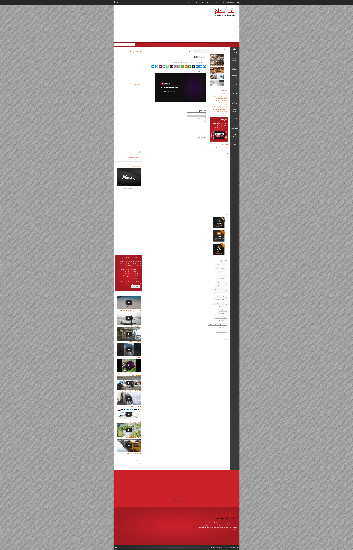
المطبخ (223, 310)
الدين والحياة (220, 268)
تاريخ (223, 327)
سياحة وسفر (221, 282)
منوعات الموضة (220, 296)
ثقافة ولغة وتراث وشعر (217, 324)
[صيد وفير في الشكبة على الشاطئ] (129, 302)
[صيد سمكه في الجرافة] (129, 445)
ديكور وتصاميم (220, 285)
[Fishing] (129, 349)
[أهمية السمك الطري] (129, 414)
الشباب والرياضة (219, 303)
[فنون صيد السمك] (129, 399)
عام (196, 51)
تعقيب (204, 106)
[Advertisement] (149, 25)
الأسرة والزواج (220, 264)
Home (203, 51)
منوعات (223, 313)
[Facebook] (114, 2)
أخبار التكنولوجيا (219, 289)
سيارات (223, 306)
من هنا (135, 286)
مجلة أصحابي (201, 62)
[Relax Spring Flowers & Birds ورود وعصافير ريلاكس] (129, 365)
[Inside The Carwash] (129, 334)
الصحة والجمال (220, 299)
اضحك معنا (222, 278)
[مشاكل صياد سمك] (129, 318)
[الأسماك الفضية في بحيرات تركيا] (129, 383)
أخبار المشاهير (220, 292)
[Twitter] (117, 2)
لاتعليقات (173, 62)
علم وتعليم (221, 331)
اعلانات (223, 275)
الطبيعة (222, 271)
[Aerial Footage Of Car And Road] (129, 430)
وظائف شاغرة (221, 317)
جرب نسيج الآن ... (176, 501)
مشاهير (223, 320)
